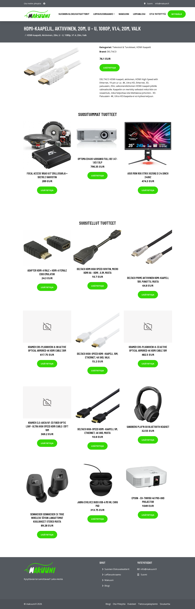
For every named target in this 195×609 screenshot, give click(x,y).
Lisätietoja (109, 67)
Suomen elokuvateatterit (74, 14)
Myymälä (177, 14)
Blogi (107, 585)
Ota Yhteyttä (157, 14)
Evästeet (131, 604)
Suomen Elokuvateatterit (117, 569)
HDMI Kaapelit (143, 47)
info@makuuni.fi (162, 3)
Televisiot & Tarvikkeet (123, 47)
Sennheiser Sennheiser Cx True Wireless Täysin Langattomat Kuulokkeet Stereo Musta (47, 518)
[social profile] (44, 3)
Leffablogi (139, 14)
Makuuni (124, 14)
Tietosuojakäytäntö (148, 604)
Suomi (150, 3)
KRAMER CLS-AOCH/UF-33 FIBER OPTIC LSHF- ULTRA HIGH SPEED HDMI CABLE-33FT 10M (47, 426)
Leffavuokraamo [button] (103, 14)
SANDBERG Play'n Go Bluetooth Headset (148, 426)
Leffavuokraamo (113, 574)
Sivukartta (165, 604)
